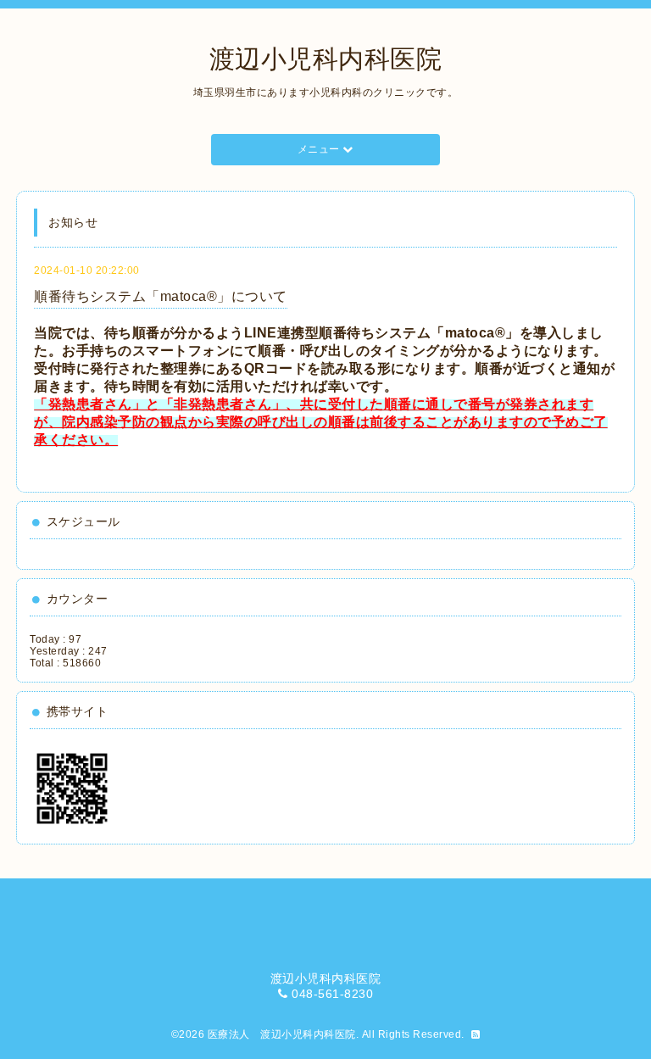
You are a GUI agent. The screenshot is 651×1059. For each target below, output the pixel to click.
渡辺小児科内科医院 (325, 59)
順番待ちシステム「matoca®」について (160, 296)
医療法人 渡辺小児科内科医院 (282, 1034)
